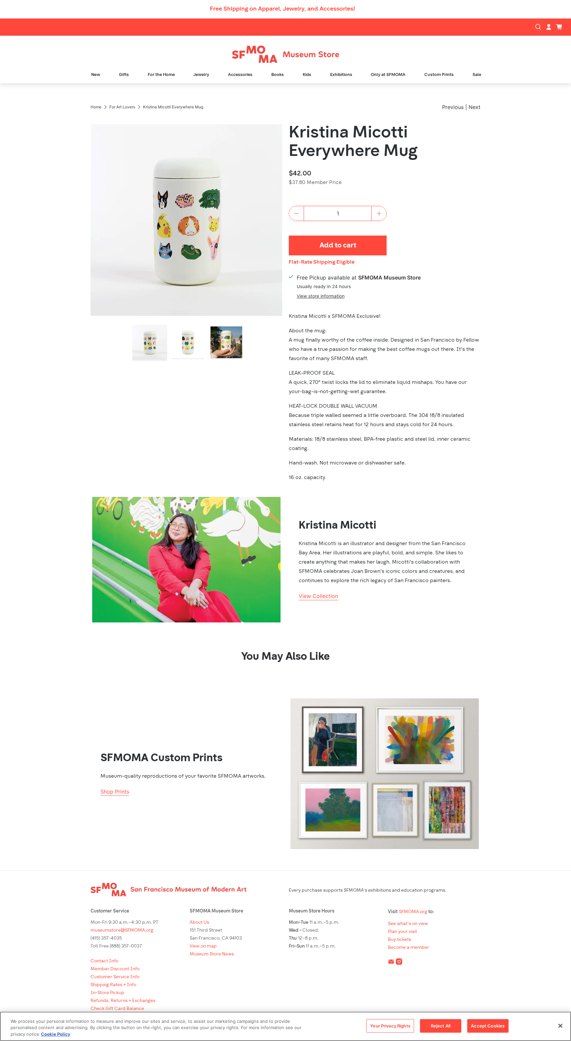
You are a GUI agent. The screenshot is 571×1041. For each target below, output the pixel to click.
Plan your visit (402, 932)
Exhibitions (341, 75)
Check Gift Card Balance (117, 1009)
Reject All (440, 1025)
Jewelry (201, 75)
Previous (453, 107)
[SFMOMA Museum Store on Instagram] (399, 963)
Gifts (124, 75)
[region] (285, 1026)
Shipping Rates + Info (113, 985)
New (95, 75)
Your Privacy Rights (390, 1025)
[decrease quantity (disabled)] (296, 213)
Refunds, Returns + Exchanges (123, 1001)
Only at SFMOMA (388, 75)
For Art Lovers (122, 107)
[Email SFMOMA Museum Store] (391, 963)
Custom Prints (439, 75)
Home (96, 107)
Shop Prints (114, 791)
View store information (321, 296)
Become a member (408, 948)
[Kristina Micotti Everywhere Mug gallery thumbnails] (186, 342)
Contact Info (104, 961)
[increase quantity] (379, 213)
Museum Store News (212, 954)
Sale (477, 75)
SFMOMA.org (413, 912)
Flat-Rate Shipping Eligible (322, 262)
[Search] (539, 27)
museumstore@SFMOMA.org (122, 930)
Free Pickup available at (359, 277)
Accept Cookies (488, 1025)
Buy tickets (399, 940)
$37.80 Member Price (315, 182)
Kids (307, 75)
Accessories (240, 75)
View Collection (318, 596)
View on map (203, 946)
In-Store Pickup (107, 993)
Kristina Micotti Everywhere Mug (353, 142)
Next (474, 107)
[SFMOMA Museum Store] (285, 54)
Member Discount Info (115, 969)
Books (277, 75)
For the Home (161, 75)
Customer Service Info (115, 977)
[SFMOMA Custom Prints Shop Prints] (384, 774)
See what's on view (408, 924)
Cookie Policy (55, 1034)
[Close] (560, 1026)
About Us (199, 922)
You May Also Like (285, 657)
